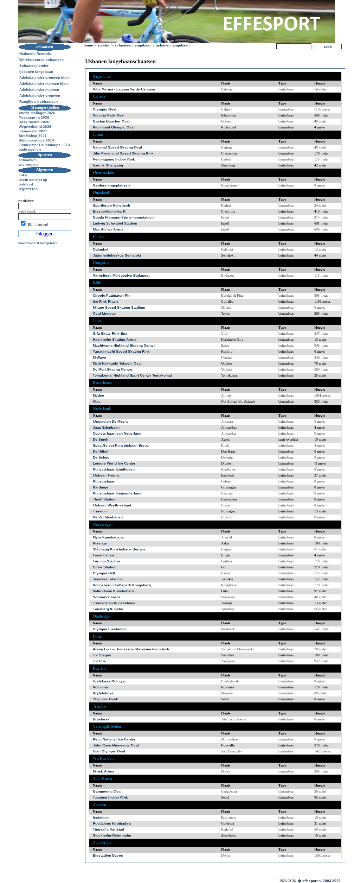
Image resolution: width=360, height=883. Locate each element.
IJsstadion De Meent (110, 421)
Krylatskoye (103, 693)
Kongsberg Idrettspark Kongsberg (122, 585)
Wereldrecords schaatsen (41, 60)
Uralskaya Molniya (109, 681)
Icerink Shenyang (108, 165)
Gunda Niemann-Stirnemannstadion (123, 217)
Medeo (98, 395)
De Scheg (101, 457)
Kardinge (100, 487)
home (88, 45)
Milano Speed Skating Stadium (119, 307)
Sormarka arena (107, 597)
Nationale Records (35, 54)
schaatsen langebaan (133, 45)
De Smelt (100, 439)
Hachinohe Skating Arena (114, 339)
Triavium (100, 511)
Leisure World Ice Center (114, 463)
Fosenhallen (103, 555)
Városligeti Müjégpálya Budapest (121, 275)
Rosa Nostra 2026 (34, 122)
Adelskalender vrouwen (39, 95)
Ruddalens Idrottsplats (112, 823)
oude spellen (30, 149)
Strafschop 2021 (33, 136)
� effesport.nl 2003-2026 (319, 881)
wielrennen (28, 164)
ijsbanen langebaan (172, 45)
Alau (97, 401)
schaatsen (28, 160)
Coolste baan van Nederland (117, 433)
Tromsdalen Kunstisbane (114, 603)
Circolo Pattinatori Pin (111, 295)
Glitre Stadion (104, 567)
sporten (103, 45)
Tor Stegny (102, 655)
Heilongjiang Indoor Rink (114, 159)
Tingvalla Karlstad (108, 829)
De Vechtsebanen (108, 517)
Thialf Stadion (104, 499)
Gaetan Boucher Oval (111, 121)
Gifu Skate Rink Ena (110, 333)
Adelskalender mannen (39, 90)
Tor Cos (99, 661)
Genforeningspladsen (111, 185)
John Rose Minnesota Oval (116, 745)
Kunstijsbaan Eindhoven (114, 469)
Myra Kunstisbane (108, 537)
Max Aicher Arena (108, 229)
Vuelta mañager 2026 (37, 113)
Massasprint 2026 (34, 117)
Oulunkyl (100, 249)
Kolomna (100, 687)
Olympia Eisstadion (110, 629)
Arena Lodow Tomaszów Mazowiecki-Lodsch (131, 649)
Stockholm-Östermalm (112, 835)
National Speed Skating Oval (117, 147)
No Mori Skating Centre (112, 369)
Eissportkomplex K (109, 211)
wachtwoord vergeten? (37, 243)
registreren (28, 189)
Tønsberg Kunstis (108, 609)
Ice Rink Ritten (105, 301)
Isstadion (101, 817)
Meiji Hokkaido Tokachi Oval (117, 363)
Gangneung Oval (107, 791)
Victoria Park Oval (108, 115)
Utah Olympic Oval (109, 751)
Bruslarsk (101, 719)
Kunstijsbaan (104, 481)
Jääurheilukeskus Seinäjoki (117, 255)
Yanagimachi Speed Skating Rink (121, 351)
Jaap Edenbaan (106, 427)
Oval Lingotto (104, 313)
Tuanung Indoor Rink (110, 797)
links (23, 175)
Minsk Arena (103, 771)
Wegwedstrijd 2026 (35, 126)
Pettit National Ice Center (114, 739)
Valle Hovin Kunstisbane (114, 591)
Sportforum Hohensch (111, 205)
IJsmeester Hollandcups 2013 (44, 145)
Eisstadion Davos (108, 855)
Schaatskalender (34, 66)
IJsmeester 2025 (33, 131)
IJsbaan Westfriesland (112, 505)
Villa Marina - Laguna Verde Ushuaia (124, 89)
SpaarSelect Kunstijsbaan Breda (121, 445)
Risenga (100, 543)
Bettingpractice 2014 (36, 140)
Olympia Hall (104, 573)
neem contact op (33, 180)
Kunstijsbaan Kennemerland (117, 493)
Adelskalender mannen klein (44, 84)
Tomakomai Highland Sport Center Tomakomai (132, 375)
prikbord (26, 184)
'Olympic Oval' (105, 699)
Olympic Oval (104, 109)
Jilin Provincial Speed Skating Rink (123, 153)
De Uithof (100, 451)
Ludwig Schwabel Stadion (115, 223)
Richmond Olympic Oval (114, 127)
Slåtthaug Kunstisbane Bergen (119, 549)
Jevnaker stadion (108, 579)
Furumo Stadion (106, 561)
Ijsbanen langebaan (36, 72)
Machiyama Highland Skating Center (124, 345)
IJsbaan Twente (106, 475)
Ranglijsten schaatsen (38, 101)
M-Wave (99, 357)
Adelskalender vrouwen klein (44, 78)
